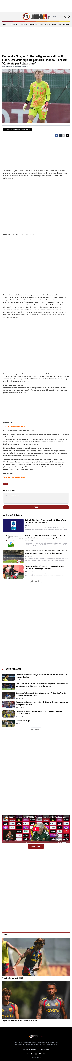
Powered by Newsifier (36, 1057)
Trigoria (14, 24)
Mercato (24, 24)
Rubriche (66, 24)
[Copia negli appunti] (67, 135)
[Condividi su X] (60, 135)
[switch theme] (65, 16)
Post (36, 507)
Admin (7, 66)
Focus (41, 24)
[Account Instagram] (36, 1054)
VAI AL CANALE (36, 846)
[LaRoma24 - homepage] (36, 16)
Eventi (47, 24)
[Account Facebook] (32, 1054)
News (5, 24)
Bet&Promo (56, 24)
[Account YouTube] (40, 1054)
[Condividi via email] (63, 135)
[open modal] (69, 16)
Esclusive (33, 24)
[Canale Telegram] (44, 1054)
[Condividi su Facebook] (56, 135)
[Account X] (28, 1054)
